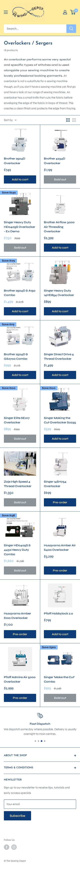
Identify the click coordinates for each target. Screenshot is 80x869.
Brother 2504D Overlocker (14, 161)
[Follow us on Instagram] (14, 847)
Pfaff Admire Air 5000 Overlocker (20, 679)
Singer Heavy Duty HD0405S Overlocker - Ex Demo (19, 226)
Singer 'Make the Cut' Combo (59, 679)
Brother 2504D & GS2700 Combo (16, 356)
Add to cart (20, 179)
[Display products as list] (74, 120)
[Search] (71, 28)
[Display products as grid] (68, 120)
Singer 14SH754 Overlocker (55, 484)
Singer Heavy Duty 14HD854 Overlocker (59, 293)
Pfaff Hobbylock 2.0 (58, 613)
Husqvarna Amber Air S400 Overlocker (60, 548)
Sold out (60, 179)
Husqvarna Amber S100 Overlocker (17, 616)
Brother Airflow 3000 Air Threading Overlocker (59, 226)
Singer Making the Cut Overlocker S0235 (60, 420)
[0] (72, 12)
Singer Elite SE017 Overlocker (17, 420)
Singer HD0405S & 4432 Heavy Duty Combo (17, 550)
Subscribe (17, 816)
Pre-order (60, 502)
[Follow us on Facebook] (6, 847)
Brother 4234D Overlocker (54, 161)
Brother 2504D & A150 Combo (19, 293)
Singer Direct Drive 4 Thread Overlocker (59, 356)
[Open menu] (6, 12)
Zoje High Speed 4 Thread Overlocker (17, 484)
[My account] (65, 12)
